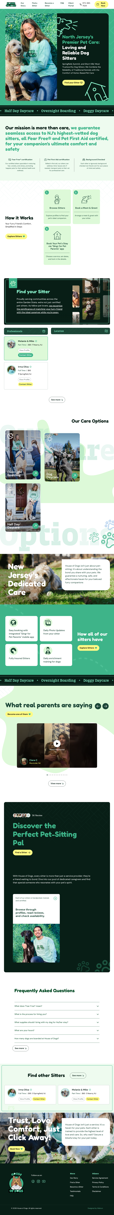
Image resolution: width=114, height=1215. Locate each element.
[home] (11, 4)
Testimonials (75, 1191)
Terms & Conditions (100, 1187)
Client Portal (71, 4)
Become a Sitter (49, 4)
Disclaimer (96, 1191)
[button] (98, 706)
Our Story (23, 4)
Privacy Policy (98, 1182)
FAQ (62, 3)
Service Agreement (100, 1178)
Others (95, 1173)
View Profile (24, 350)
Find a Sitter (34, 4)
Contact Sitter (25, 355)
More (72, 1173)
